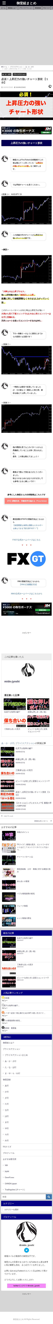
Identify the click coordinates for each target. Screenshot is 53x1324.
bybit (7, 1171)
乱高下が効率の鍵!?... (10, 1005)
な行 (7, 1110)
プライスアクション (26, 8)
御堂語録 (38, 8)
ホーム (3, 8)
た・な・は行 (10, 1067)
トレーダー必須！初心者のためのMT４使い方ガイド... (23, 1013)
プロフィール (8, 1153)
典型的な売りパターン (41, 821)
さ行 (7, 1098)
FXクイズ (46, 8)
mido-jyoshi (12, 681)
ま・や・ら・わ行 (12, 1073)
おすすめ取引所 (9, 1159)
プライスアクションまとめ (16, 1055)
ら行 (7, 1134)
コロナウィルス (8, 816)
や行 (7, 1128)
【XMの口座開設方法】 (28, 584)
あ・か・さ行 (6, 74)
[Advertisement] (26, 37)
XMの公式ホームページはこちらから (26, 594)
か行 (7, 1092)
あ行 (7, 1086)
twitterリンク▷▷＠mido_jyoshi (26, 1286)
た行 (7, 1104)
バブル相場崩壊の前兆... (11, 1020)
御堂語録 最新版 (9, 1028)
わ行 (7, 1140)
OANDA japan (11, 1184)
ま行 (7, 1122)
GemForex (9, 1177)
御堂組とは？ (12, 8)
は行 (7, 1116)
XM (6, 1165)
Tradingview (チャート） (15, 1190)
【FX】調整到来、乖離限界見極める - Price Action (26, 501)
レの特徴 (5, 998)
